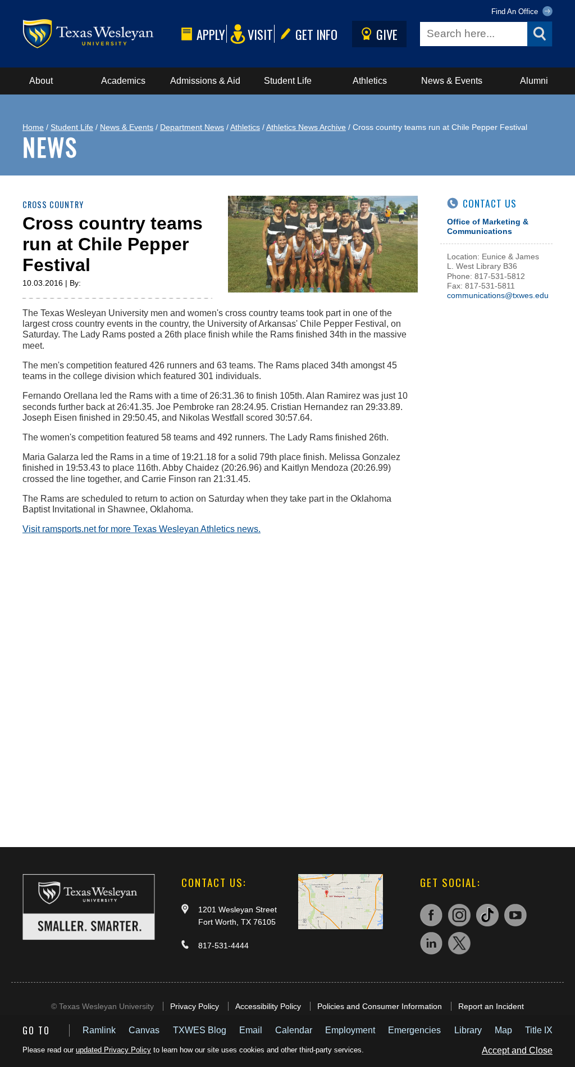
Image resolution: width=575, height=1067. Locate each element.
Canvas (144, 1030)
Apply (211, 34)
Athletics (370, 80)
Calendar (293, 1030)
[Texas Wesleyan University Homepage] (99, 34)
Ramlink (99, 1030)
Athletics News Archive (306, 127)
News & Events (451, 80)
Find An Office (515, 11)
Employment (350, 1030)
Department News (192, 127)
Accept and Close (517, 1050)
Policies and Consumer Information (379, 1006)
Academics (123, 80)
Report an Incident (491, 1006)
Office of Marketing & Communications (487, 226)
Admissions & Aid (205, 80)
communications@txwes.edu (498, 295)
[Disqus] (220, 684)
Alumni (534, 80)
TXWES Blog (199, 1030)
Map (503, 1030)
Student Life (288, 80)
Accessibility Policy (268, 1006)
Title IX (539, 1030)
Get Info (316, 34)
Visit (260, 34)
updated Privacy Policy (113, 1050)
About (41, 80)
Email (250, 1030)
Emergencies (414, 1030)
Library (468, 1030)
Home (33, 127)
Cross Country (53, 204)
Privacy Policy (194, 1006)
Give (387, 34)
